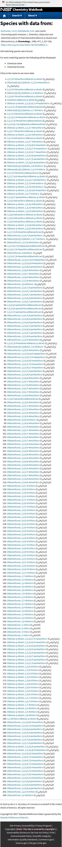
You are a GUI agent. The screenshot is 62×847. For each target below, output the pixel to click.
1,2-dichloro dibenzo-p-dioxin (21, 718)
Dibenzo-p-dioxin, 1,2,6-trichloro (23, 666)
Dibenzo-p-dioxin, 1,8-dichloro (22, 715)
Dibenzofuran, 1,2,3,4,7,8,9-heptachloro (26, 259)
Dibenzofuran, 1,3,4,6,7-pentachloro (24, 301)
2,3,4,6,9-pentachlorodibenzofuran (24, 304)
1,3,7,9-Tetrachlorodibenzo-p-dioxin (24, 113)
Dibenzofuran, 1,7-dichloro (20, 576)
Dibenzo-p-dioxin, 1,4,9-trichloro (23, 687)
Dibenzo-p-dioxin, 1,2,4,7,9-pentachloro (26, 158)
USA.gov (33, 842)
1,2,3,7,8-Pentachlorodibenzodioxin (24, 120)
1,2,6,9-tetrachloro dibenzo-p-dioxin (24, 218)
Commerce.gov (46, 839)
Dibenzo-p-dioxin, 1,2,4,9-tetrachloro (25, 211)
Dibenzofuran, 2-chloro (18, 628)
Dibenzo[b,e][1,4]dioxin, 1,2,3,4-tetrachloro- (28, 82)
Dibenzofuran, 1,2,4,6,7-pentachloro (24, 325)
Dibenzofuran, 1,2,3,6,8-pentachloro (24, 781)
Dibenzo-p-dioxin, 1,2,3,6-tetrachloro (25, 134)
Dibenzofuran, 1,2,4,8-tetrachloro (23, 395)
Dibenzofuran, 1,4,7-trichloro (21, 485)
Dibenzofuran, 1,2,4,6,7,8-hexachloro (25, 777)
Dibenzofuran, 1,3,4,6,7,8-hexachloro (25, 760)
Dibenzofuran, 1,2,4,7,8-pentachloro (24, 739)
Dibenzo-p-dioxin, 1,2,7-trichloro (23, 697)
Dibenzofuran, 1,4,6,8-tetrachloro (23, 461)
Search (16, 15)
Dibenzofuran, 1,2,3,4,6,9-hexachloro (25, 753)
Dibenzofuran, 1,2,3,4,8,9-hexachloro (25, 722)
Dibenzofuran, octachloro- (20, 252)
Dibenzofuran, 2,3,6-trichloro (21, 503)
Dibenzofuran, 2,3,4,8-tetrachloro (23, 437)
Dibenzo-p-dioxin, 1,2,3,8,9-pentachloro (26, 162)
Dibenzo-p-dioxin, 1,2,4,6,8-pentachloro (26, 155)
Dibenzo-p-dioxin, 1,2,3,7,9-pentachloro (26, 663)
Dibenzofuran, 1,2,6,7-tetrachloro (23, 430)
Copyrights (10, 829)
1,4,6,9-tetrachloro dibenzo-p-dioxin (24, 200)
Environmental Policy (21, 836)
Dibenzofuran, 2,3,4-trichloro (21, 555)
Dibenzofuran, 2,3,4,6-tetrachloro (23, 482)
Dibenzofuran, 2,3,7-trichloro (21, 499)
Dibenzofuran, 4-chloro (18, 631)
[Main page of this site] (4, 15)
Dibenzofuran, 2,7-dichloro (20, 600)
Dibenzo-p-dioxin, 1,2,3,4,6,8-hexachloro (27, 190)
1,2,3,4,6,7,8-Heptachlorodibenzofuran (26, 245)
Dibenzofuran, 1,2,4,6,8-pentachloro (24, 784)
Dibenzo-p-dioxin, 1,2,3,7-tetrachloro (25, 127)
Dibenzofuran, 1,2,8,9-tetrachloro (23, 350)
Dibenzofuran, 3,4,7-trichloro (21, 562)
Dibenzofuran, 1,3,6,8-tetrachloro (23, 270)
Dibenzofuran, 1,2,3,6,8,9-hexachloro (25, 767)
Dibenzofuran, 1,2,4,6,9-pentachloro (24, 374)
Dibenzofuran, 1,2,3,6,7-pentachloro (24, 332)
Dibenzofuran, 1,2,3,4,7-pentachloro (24, 291)
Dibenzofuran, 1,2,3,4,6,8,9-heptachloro (26, 353)
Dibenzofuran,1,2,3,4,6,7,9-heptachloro (26, 357)
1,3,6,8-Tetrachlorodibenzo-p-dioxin (24, 96)
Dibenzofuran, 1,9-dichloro (20, 593)
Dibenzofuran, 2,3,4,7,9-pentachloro (24, 287)
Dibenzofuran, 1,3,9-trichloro (21, 565)
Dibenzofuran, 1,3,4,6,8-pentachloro (24, 729)
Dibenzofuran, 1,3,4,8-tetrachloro (23, 478)
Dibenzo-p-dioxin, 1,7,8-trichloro (23, 670)
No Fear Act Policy (39, 832)
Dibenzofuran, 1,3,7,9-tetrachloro (23, 426)
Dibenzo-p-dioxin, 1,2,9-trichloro (23, 690)
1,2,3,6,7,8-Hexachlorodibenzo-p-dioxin (26, 117)
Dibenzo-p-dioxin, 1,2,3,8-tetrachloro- (25, 186)
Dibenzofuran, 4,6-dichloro (20, 586)
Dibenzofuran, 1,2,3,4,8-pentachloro (24, 336)
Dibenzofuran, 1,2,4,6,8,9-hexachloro (25, 360)
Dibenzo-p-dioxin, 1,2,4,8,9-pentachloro (26, 649)
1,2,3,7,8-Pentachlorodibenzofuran (24, 231)
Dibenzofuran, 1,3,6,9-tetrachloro (23, 468)
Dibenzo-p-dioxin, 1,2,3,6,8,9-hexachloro (27, 749)
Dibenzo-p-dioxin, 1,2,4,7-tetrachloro (25, 141)
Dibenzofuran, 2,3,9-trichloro (21, 551)
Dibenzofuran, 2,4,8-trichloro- (21, 419)
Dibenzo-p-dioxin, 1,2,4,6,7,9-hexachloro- (27, 148)
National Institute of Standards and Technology (6, 9)
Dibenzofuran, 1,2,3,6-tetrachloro (23, 402)
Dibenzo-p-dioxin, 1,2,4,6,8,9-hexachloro (27, 145)
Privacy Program (43, 825)
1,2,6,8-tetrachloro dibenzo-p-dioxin (24, 214)
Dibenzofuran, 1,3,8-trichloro (21, 492)
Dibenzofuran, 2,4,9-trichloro (21, 530)
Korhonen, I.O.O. (9, 30)
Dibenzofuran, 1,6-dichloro (20, 795)
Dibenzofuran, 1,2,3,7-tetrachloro (23, 471)
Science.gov (21, 842)
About (31, 15)
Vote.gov (42, 842)
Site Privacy (15, 825)
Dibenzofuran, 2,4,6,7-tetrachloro (23, 475)
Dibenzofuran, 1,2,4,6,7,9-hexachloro (25, 770)
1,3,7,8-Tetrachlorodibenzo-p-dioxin (24, 89)
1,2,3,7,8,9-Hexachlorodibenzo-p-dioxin (26, 176)
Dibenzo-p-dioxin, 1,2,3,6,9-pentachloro (26, 652)
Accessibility (28, 825)
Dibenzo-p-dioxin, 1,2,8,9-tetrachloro (25, 228)
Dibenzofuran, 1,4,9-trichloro (21, 510)
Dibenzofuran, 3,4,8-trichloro (21, 489)
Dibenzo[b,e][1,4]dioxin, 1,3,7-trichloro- (26, 238)
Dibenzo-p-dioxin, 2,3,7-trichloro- (23, 193)
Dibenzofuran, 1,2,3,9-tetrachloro (23, 412)
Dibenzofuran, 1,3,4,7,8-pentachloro (24, 315)
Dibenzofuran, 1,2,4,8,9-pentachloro (24, 318)
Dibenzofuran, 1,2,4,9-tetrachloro (23, 447)
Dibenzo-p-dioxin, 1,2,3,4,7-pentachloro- (27, 179)
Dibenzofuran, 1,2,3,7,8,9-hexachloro (25, 774)
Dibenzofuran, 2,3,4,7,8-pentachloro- (25, 235)
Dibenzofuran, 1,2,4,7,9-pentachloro (24, 371)
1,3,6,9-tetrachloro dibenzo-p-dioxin (24, 221)
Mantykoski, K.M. (26, 30)
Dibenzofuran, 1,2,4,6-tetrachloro (23, 457)
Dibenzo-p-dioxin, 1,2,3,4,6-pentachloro (26, 645)
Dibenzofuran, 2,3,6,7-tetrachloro (23, 433)
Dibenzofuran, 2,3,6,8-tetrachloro (23, 377)
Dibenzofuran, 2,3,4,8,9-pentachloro (24, 329)
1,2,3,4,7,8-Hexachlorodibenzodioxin (25, 106)
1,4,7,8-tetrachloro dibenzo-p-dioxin (24, 138)
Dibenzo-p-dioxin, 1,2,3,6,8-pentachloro (26, 746)
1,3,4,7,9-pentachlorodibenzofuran (24, 311)
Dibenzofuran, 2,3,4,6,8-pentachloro (24, 322)
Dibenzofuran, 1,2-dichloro (20, 583)
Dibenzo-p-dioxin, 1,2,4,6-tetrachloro (25, 204)
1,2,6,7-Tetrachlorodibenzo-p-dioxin (24, 131)
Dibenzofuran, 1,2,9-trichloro (21, 791)
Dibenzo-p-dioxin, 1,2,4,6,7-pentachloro (26, 656)
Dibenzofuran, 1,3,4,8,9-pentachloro (24, 788)
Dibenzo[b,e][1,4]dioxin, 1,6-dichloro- (25, 346)
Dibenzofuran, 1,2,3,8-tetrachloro (23, 444)
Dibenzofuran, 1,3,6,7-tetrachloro (23, 273)
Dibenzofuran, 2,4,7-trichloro (21, 544)
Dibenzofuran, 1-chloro (18, 624)
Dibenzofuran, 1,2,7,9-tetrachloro (23, 409)
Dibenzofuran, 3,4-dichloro (20, 610)
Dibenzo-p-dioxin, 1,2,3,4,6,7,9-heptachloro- (28, 103)
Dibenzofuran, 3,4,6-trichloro (21, 520)
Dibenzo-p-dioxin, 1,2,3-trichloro (23, 701)
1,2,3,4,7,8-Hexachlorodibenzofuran (24, 256)
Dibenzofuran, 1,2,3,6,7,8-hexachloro (25, 725)
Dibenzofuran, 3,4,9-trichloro (21, 569)
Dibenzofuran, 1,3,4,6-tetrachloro (23, 423)
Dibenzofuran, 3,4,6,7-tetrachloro (23, 391)
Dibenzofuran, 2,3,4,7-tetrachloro (23, 405)
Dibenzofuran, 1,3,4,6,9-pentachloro (24, 732)
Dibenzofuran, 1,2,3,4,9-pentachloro (24, 736)
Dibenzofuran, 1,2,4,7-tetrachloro (23, 440)
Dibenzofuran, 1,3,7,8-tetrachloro (23, 280)
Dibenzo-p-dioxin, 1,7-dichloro (22, 704)
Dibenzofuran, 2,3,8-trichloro (21, 534)
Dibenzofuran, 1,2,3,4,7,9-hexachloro (25, 364)
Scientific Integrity (41, 836)
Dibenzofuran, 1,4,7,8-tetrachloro (23, 242)
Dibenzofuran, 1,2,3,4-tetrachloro (23, 339)
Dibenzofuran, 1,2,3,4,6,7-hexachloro (25, 367)
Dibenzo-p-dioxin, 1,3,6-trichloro (23, 676)
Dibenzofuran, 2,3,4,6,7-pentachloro (24, 294)
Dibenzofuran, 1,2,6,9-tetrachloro (23, 416)
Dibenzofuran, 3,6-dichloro (20, 590)
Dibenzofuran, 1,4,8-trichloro (21, 548)
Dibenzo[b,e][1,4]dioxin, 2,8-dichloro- (25, 165)
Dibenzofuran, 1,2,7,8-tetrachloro (23, 384)
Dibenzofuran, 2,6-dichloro (20, 617)
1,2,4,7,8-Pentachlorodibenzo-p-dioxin (26, 343)
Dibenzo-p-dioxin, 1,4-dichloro (22, 711)
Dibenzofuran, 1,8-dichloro (20, 621)
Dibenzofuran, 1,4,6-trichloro (21, 541)
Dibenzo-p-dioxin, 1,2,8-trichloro (23, 680)
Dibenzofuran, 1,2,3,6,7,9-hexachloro (25, 763)
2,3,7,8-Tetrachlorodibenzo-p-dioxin (24, 79)
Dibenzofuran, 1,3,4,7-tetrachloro (23, 381)
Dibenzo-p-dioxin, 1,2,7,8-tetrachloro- (25, 183)
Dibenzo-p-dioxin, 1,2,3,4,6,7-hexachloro (27, 152)
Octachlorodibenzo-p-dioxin (21, 99)
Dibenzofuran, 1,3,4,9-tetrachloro (23, 451)
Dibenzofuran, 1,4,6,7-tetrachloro (23, 388)
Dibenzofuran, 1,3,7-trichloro (21, 506)
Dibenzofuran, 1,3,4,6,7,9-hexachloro (25, 756)
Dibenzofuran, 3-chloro (18, 635)
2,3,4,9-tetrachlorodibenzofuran (22, 398)
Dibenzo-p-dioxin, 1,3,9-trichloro (23, 673)
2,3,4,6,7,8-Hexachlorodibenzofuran (24, 249)
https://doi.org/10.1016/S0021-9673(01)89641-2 (24, 44)
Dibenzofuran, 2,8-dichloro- (20, 284)
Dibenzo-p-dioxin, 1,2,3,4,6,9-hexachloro (27, 642)
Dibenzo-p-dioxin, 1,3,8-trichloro (23, 683)
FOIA (52, 832)
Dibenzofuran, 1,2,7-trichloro (21, 572)
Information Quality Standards (22, 839)
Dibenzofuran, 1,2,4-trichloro (21, 517)
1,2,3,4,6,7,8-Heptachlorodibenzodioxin (26, 124)
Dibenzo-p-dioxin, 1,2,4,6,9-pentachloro (26, 659)
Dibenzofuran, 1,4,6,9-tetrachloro (23, 277)
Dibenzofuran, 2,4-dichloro (20, 607)
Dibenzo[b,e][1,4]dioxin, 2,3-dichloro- (25, 92)
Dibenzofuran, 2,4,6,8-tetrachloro (23, 464)
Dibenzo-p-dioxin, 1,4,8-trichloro (23, 694)
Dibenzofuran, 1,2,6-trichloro (21, 496)
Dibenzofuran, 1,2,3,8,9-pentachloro (24, 266)
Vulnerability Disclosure (18, 832)
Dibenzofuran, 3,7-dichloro (20, 603)
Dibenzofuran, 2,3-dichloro (20, 597)
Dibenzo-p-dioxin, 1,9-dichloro (22, 708)
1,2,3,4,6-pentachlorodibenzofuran (24, 308)
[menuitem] (4, 15)
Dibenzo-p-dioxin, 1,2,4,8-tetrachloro (25, 225)
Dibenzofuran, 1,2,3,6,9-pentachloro (24, 298)
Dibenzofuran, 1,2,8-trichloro (21, 537)
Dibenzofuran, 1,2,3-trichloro (21, 558)
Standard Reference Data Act (14, 817)
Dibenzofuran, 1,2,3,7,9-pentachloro (24, 743)
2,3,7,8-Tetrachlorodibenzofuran (23, 172)
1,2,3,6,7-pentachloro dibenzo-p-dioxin (26, 197)
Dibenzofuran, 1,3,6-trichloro (21, 513)
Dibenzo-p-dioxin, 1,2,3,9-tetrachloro (25, 207)
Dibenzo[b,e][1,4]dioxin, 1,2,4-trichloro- (26, 169)
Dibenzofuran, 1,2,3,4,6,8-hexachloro (25, 263)
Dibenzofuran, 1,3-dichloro (20, 614)
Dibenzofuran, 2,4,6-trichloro (21, 524)
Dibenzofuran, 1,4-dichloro (20, 579)
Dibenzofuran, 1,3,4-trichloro (21, 527)
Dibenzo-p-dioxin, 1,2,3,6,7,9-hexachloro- (27, 638)
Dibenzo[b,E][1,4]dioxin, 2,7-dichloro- (25, 110)
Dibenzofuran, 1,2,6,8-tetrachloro (23, 454)
